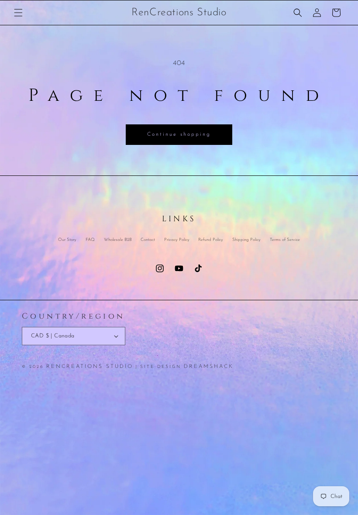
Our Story (67, 240)
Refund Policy (210, 239)
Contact (148, 239)
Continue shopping (179, 134)
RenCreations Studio (89, 366)
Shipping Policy (246, 239)
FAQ (90, 239)
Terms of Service (285, 239)
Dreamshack (209, 366)
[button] (18, 12)
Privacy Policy (176, 239)
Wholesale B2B (118, 239)
